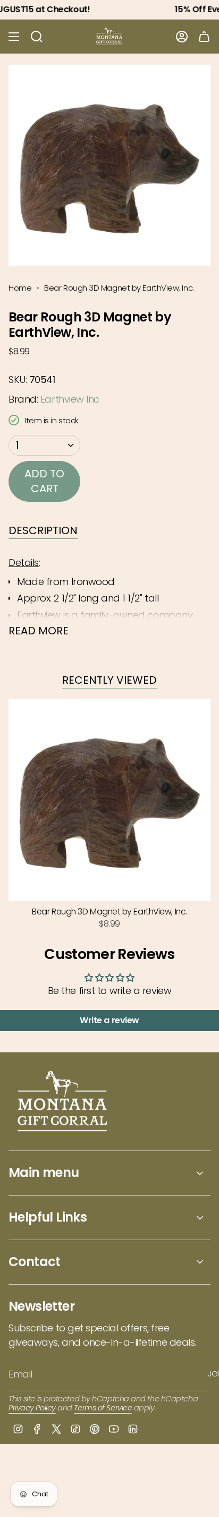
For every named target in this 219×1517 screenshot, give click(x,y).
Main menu (44, 1172)
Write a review (109, 1020)
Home (20, 287)
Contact (35, 1261)
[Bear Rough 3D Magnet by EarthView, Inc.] (109, 800)
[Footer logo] (63, 1102)
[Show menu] (13, 36)
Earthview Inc (69, 399)
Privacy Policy (32, 1407)
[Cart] (204, 36)
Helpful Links (48, 1217)
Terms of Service (103, 1407)
